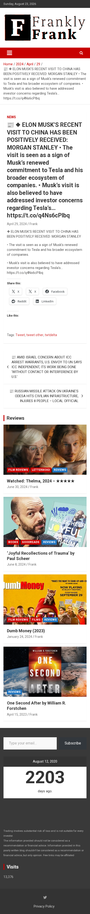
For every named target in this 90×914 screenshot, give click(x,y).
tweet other (34, 335)
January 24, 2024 (19, 637)
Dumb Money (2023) (26, 630)
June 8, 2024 (16, 564)
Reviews (15, 418)
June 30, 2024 (17, 487)
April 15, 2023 (17, 714)
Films (36, 619)
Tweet (20, 335)
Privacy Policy (44, 906)
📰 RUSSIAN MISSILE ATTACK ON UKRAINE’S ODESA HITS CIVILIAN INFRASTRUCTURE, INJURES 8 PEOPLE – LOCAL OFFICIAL (43, 396)
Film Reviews (18, 470)
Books (13, 542)
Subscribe (73, 743)
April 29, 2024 (17, 224)
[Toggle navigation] (9, 53)
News (11, 117)
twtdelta (51, 335)
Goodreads (30, 542)
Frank (34, 224)
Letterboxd (41, 470)
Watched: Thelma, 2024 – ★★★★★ (41, 480)
